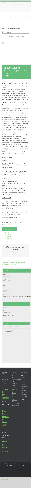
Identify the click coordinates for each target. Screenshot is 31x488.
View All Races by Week (14, 389)
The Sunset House (7, 307)
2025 (4, 291)
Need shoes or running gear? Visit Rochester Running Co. (14, 2)
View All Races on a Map (15, 395)
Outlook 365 (8, 237)
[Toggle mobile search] (25, 17)
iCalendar (8, 235)
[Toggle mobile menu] (28, 17)
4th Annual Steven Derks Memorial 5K (14, 263)
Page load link (4, 479)
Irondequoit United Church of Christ (11, 327)
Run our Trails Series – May (10, 264)
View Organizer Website (8, 315)
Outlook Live (8, 238)
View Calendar (5, 451)
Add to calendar (10, 229)
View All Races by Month (14, 383)
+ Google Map (7, 331)
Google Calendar (10, 233)
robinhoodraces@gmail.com (18, 4)
